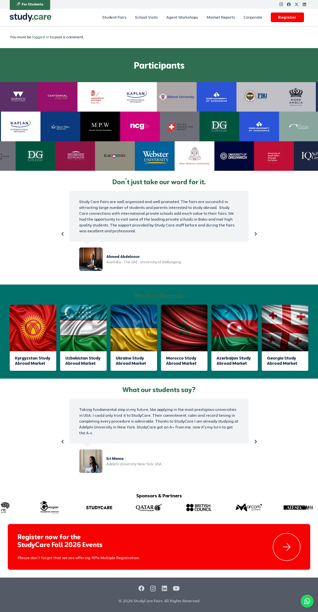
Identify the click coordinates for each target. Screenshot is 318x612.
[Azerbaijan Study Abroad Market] (234, 328)
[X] (296, 4)
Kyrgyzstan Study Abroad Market (32, 360)
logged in (40, 36)
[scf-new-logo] (30, 17)
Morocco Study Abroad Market (181, 360)
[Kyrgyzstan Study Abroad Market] (33, 328)
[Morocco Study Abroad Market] (184, 328)
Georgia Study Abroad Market (282, 360)
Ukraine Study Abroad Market (131, 360)
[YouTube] (176, 588)
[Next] (255, 234)
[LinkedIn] (304, 4)
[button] (128, 17)
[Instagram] (281, 4)
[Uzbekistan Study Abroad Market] (83, 328)
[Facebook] (289, 4)
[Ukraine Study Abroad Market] (134, 328)
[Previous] (62, 234)
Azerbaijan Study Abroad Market (234, 360)
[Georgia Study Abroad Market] (285, 328)
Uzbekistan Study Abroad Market (82, 360)
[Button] (286, 547)
